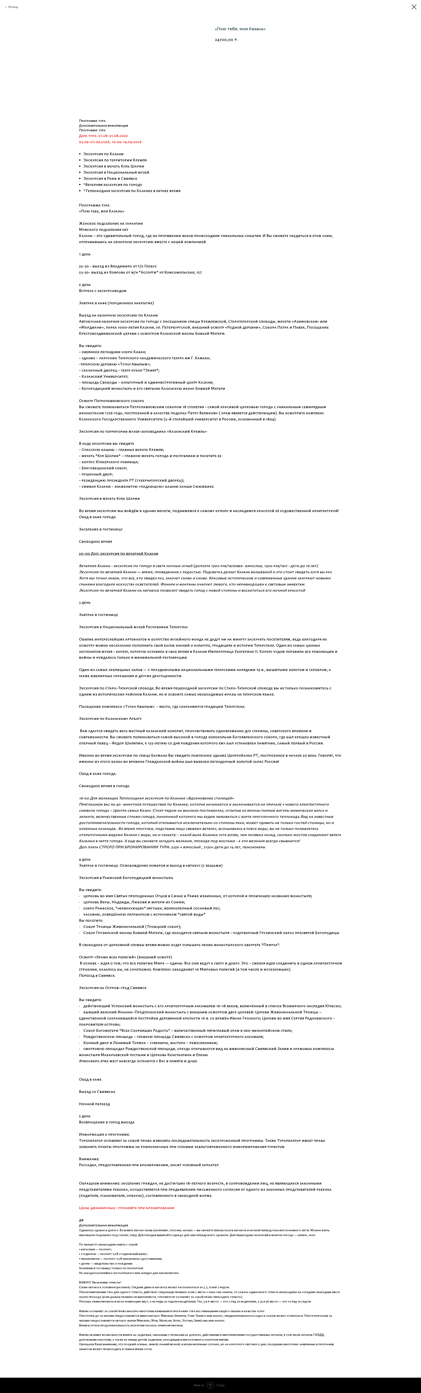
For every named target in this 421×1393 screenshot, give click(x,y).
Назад (13, 7)
